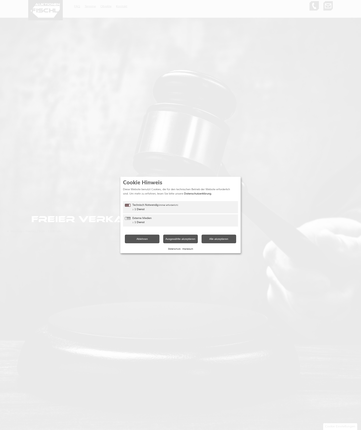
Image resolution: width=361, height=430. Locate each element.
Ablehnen (142, 238)
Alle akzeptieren (218, 238)
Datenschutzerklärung (197, 193)
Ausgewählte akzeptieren (180, 238)
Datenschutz (174, 249)
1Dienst (138, 209)
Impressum (187, 249)
